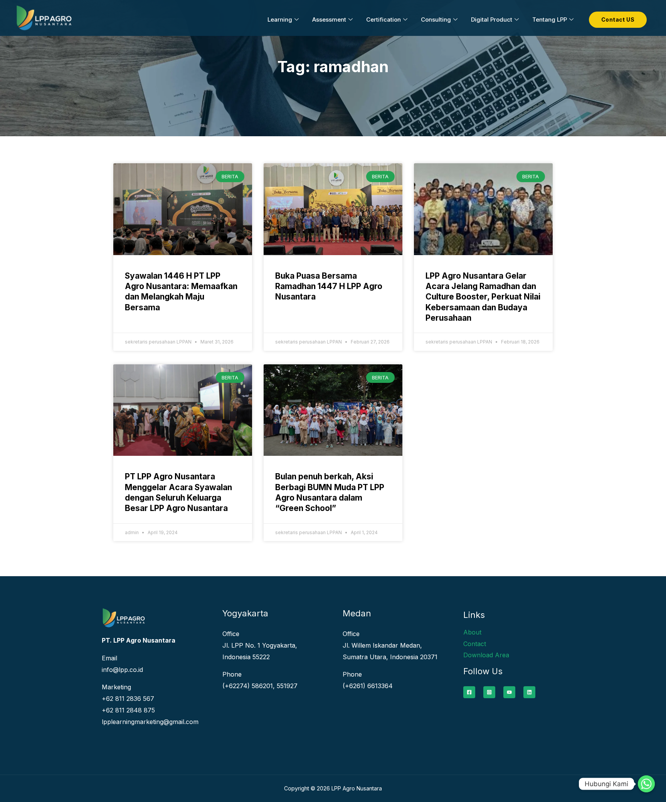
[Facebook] (469, 692)
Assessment (329, 19)
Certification (383, 19)
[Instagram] (489, 692)
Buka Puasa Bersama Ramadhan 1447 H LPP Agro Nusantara (328, 286)
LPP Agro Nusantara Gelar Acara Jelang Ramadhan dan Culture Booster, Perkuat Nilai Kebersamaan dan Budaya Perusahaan (483, 297)
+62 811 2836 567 (128, 698)
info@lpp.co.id (122, 669)
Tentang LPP (549, 19)
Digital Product (491, 19)
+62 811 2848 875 (128, 710)
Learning (279, 19)
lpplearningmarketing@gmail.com (150, 722)
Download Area (486, 655)
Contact (474, 644)
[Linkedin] (529, 692)
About (472, 632)
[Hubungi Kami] (646, 783)
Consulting (436, 19)
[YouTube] (509, 692)
